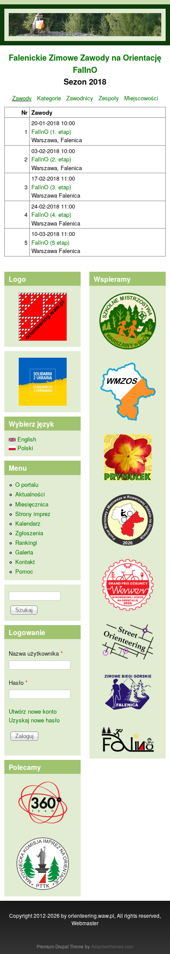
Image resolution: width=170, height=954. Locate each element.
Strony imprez (33, 513)
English (26, 439)
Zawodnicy (79, 98)
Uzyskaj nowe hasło (34, 720)
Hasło (18, 682)
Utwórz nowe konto (33, 711)
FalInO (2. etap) (51, 159)
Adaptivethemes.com (112, 947)
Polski (24, 448)
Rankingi (26, 542)
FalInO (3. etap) (51, 187)
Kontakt (25, 561)
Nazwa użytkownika (36, 653)
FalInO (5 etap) (50, 242)
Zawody (22, 98)
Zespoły (109, 98)
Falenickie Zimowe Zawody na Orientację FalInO (85, 63)
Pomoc (24, 571)
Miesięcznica (31, 504)
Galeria (24, 552)
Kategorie (49, 98)
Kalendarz (28, 523)
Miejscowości (141, 98)
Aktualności (30, 494)
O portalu (26, 484)
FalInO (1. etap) (51, 131)
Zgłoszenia (29, 533)
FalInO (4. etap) (51, 214)
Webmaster (85, 923)
